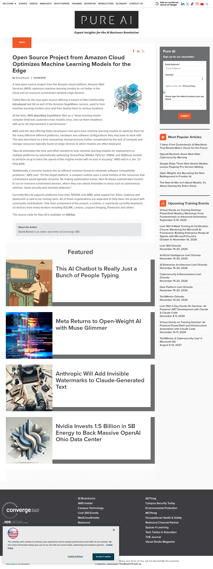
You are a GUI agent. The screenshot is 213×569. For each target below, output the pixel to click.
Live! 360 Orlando (170, 245)
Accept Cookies (103, 556)
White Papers (61, 3)
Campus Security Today (160, 503)
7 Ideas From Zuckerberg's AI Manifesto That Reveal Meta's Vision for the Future (184, 146)
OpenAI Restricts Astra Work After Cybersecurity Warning (180, 155)
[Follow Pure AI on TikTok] (192, 4)
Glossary (121, 3)
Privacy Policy (189, 86)
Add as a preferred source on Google (169, 3)
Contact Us (136, 3)
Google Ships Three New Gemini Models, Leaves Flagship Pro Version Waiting (184, 165)
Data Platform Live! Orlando (176, 287)
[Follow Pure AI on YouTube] (202, 4)
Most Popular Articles (185, 137)
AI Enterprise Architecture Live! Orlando (183, 264)
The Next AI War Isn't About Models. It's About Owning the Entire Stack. (183, 184)
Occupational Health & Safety (163, 518)
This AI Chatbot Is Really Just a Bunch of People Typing (96, 272)
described (40, 115)
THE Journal (153, 537)
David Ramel (22, 77)
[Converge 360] (20, 511)
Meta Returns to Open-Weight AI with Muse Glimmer (98, 324)
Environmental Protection (161, 508)
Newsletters (105, 3)
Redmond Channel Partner (162, 522)
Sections (8, 3)
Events (23, 3)
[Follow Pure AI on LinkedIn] (182, 4)
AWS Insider (85, 503)
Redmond (84, 522)
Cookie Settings (75, 556)
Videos (33, 3)
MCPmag (151, 513)
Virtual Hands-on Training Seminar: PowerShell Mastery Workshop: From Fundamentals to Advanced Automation (183, 213)
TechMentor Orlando (172, 296)
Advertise (90, 3)
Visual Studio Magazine (160, 542)
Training (77, 3)
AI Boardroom (86, 498)
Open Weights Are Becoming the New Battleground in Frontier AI (182, 174)
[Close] (113, 530)
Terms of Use (137, 561)
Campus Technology (91, 508)
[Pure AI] (106, 20)
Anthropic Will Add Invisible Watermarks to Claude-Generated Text (100, 380)
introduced (19, 104)
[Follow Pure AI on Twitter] (187, 4)
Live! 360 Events (88, 513)
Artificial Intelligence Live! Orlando (180, 255)
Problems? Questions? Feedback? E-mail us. (118, 564)
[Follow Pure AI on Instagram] (197, 4)
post (21, 163)
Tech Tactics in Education (161, 532)
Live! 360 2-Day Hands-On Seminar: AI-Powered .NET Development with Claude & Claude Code (184, 309)
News (22, 42)
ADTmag (150, 498)
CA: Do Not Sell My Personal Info (162, 561)
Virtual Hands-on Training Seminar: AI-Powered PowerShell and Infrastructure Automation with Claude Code (183, 326)
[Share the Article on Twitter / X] (143, 51)
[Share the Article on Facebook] (132, 51)
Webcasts (46, 3)
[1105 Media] (15, 522)
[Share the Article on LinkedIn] (138, 51)
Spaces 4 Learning (157, 527)
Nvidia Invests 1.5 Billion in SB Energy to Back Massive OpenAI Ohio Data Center (98, 433)
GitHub (70, 214)
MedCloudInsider (89, 518)
